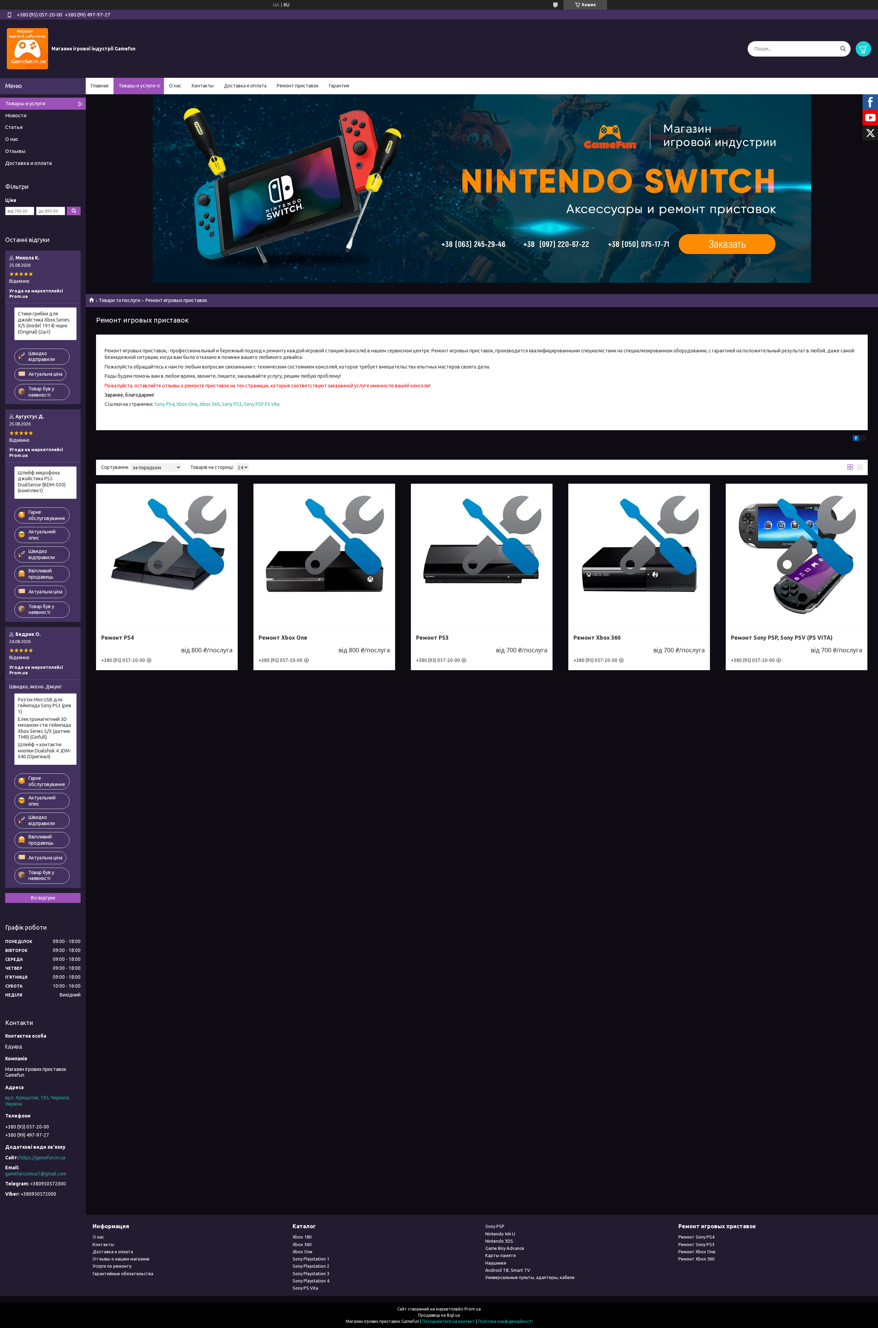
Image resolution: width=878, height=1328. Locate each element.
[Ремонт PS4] (167, 554)
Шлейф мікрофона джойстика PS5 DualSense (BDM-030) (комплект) (42, 482)
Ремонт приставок (298, 85)
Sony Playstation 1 (311, 1258)
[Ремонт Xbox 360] (639, 554)
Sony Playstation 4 (311, 1280)
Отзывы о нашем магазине (121, 1258)
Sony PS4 (164, 404)
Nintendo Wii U (500, 1233)
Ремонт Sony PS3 (696, 1244)
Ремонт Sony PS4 (696, 1236)
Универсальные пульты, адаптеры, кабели (529, 1277)
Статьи (14, 127)
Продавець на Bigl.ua (439, 1315)
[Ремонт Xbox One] (324, 554)
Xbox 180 (302, 1236)
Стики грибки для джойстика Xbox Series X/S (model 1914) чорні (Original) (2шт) (44, 323)
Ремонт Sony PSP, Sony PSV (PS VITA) (782, 638)
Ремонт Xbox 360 (596, 638)
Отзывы (15, 151)
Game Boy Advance (504, 1248)
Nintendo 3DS (499, 1241)
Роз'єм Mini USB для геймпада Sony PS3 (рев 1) (44, 705)
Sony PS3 (232, 404)
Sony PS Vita (305, 1287)
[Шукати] (843, 49)
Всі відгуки (43, 898)
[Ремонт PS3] (482, 554)
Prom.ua (472, 1309)
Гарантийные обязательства (123, 1273)
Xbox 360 (210, 404)
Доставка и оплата (245, 85)
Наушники (495, 1262)
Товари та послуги (119, 300)
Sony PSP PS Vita (262, 404)
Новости (15, 115)
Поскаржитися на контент (448, 1321)
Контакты (203, 85)
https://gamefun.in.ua (42, 1157)
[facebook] (856, 439)
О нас (175, 85)
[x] (863, 439)
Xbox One (187, 404)
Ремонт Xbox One (283, 638)
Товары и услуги (137, 85)
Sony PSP (495, 1226)
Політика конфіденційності (505, 1321)
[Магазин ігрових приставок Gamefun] (27, 48)
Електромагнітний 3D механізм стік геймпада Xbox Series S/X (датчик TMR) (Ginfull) (44, 728)
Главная (99, 85)
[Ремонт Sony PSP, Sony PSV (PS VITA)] (796, 554)
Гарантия (339, 85)
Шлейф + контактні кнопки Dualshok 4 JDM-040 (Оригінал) (44, 750)
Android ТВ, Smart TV (507, 1270)
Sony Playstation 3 (311, 1273)
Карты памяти (500, 1255)
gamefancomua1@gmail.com (35, 1173)
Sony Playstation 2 (311, 1266)
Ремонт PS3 (432, 638)
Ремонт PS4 (117, 638)
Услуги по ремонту (112, 1266)
